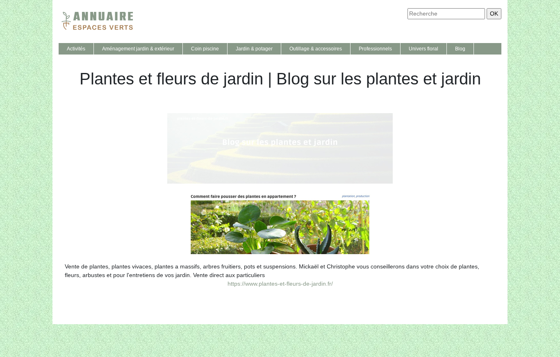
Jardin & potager (254, 49)
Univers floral (423, 49)
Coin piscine (205, 49)
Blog (460, 49)
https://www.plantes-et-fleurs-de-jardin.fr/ (280, 283)
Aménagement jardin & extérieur (138, 49)
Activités (76, 49)
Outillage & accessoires (315, 49)
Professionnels (375, 49)
